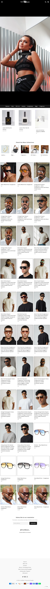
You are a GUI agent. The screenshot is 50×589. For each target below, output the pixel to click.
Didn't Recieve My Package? (25, 569)
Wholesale (25, 573)
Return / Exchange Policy (25, 567)
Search (25, 561)
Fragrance (42, 106)
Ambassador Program (25, 571)
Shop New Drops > (25, 54)
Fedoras (7, 106)
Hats (12, 106)
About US (25, 563)
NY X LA (18, 106)
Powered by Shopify (29, 580)
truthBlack (22, 580)
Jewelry (23, 106)
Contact (25, 565)
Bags (36, 106)
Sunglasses (30, 106)
